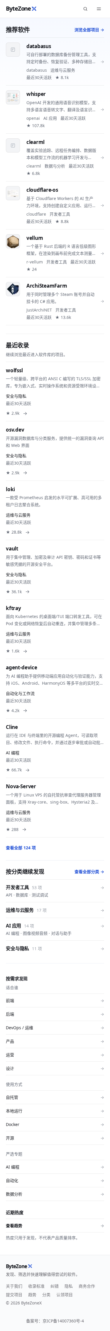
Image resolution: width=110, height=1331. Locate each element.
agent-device (21, 667)
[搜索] (85, 9)
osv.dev (15, 429)
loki (10, 489)
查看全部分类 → (89, 871)
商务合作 (87, 1286)
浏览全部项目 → (89, 29)
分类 (46, 1294)
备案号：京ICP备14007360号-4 (55, 1321)
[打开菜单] (99, 9)
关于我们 (14, 1286)
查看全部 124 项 (21, 847)
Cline (12, 727)
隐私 (69, 1286)
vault (12, 548)
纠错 (54, 1286)
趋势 (32, 1294)
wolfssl (14, 370)
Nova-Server (21, 786)
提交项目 (14, 1294)
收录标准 (36, 1286)
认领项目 (64, 1294)
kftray (13, 608)
